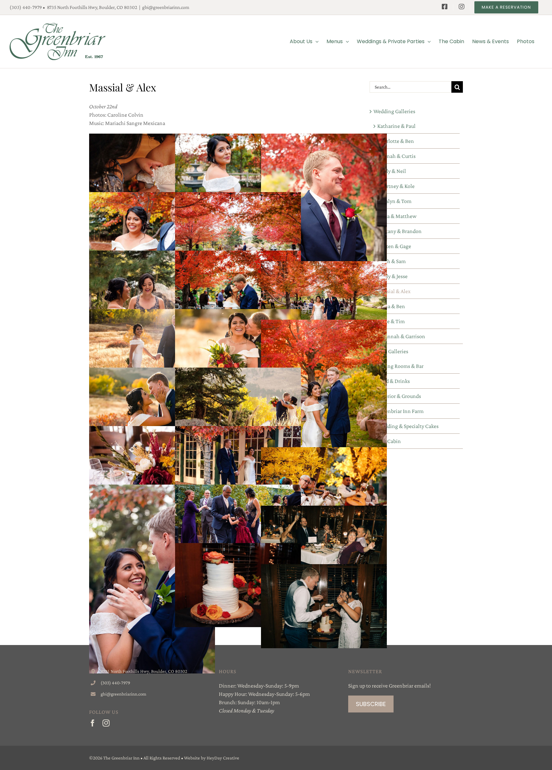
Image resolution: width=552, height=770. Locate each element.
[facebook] (92, 723)
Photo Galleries (390, 351)
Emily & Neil (391, 171)
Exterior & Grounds (399, 396)
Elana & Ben (391, 306)
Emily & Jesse (392, 276)
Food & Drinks (393, 381)
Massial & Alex (393, 291)
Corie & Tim (391, 321)
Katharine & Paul (396, 126)
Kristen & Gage (394, 246)
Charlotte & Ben (395, 141)
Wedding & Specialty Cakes (408, 426)
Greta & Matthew (397, 216)
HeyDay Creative (223, 757)
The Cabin (389, 441)
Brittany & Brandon (399, 231)
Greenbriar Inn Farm (400, 411)
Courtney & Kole (396, 186)
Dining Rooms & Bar (400, 366)
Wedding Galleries (394, 111)
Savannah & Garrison (401, 336)
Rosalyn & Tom (394, 201)
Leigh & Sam (391, 261)
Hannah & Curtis (396, 156)
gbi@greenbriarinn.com (165, 7)
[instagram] (106, 723)
